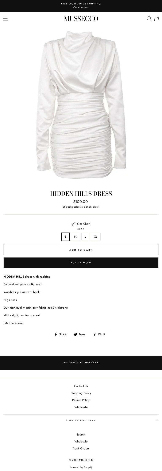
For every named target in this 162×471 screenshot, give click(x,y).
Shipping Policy (81, 393)
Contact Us (81, 386)
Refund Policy (81, 400)
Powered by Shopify (80, 467)
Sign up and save (81, 420)
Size (80, 229)
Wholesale (81, 407)
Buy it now (81, 262)
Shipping (68, 206)
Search (81, 434)
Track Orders (81, 448)
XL (95, 236)
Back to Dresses (84, 362)
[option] (81, 6)
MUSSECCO (81, 18)
